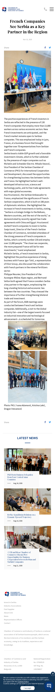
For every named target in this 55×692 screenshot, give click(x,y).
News (6, 616)
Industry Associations (12, 606)
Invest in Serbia (10, 602)
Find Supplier (9, 609)
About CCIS (8, 613)
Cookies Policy (23, 682)
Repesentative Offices (13, 619)
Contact (7, 623)
